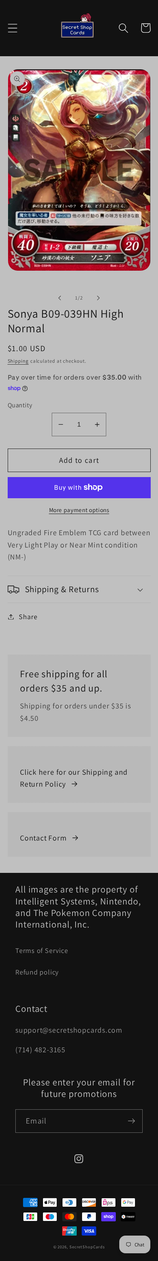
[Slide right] (98, 298)
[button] (12, 28)
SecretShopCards (87, 1246)
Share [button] (28, 616)
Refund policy (37, 971)
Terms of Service (41, 950)
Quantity (20, 405)
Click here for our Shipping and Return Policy (74, 778)
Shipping (18, 361)
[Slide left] (59, 298)
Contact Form (43, 838)
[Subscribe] (131, 1121)
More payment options (79, 510)
